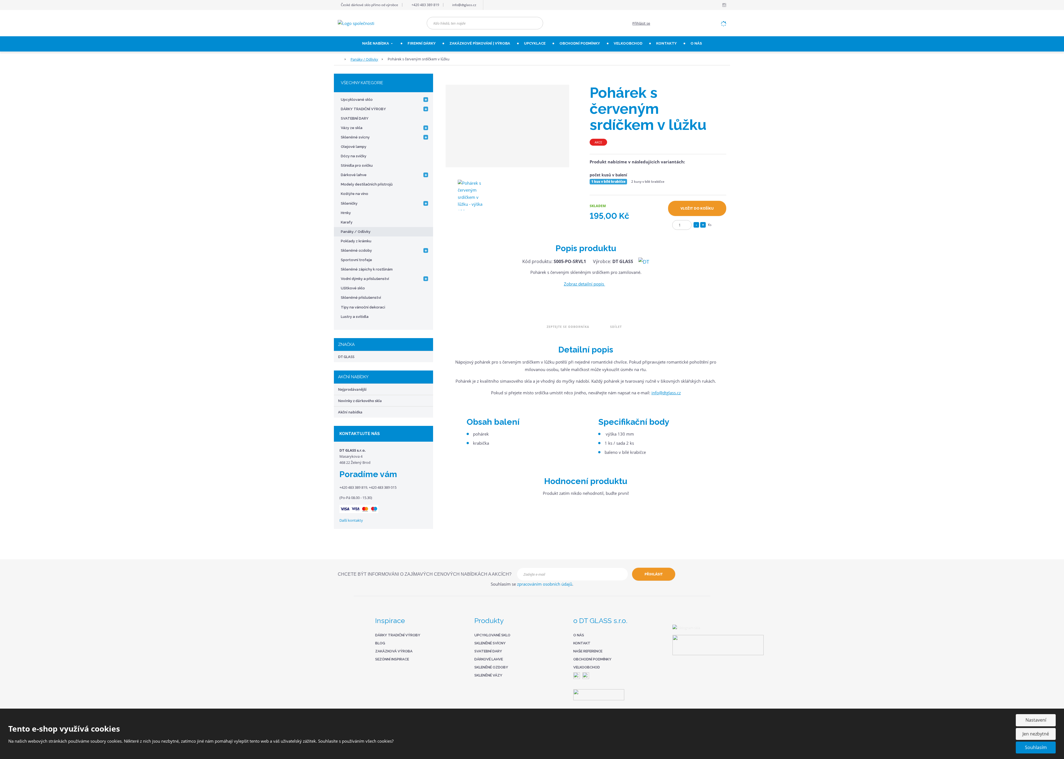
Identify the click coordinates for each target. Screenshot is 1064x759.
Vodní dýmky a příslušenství (365, 279)
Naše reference (587, 651)
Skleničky (349, 203)
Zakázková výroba (394, 651)
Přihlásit (653, 574)
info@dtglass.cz (666, 392)
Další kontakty (351, 520)
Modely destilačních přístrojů (367, 184)
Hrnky (346, 213)
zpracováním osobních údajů (544, 584)
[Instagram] (724, 5)
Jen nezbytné (1035, 734)
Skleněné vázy (488, 675)
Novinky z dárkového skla (360, 400)
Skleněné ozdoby (356, 250)
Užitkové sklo (353, 288)
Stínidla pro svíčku (357, 165)
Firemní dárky (422, 43)
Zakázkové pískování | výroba (479, 43)
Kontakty (666, 43)
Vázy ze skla (351, 128)
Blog (380, 643)
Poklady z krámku (356, 241)
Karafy (346, 222)
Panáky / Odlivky (355, 232)
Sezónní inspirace (392, 659)
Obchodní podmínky (579, 43)
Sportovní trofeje (356, 260)
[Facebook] (717, 4)
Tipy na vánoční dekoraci (363, 307)
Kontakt (581, 643)
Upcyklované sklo (357, 99)
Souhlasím (1036, 747)
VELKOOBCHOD (628, 43)
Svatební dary (488, 651)
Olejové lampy (353, 147)
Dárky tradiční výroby (397, 635)
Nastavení (1035, 720)
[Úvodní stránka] (356, 22)
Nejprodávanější (352, 389)
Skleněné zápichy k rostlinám (367, 269)
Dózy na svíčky (353, 156)
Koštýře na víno (354, 194)
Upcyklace (535, 43)
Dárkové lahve (354, 175)
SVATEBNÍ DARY (355, 118)
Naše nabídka (376, 43)
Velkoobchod (586, 667)
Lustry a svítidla (355, 317)
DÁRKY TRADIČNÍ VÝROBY (363, 109)
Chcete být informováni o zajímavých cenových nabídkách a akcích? (424, 574)
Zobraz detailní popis (584, 284)
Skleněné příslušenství (361, 297)
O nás (696, 43)
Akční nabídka (350, 412)
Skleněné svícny (355, 137)
